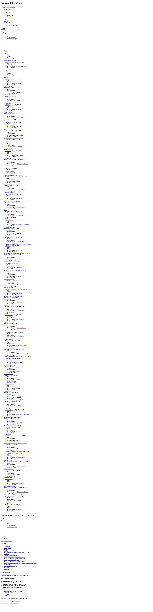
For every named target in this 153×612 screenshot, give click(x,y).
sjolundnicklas (9, 315)
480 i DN (6, 503)
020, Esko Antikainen (10, 159)
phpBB (7, 598)
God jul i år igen (8, 460)
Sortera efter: (17, 515)
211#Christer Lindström (11, 177)
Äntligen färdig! (8, 330)
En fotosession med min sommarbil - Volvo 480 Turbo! (17, 244)
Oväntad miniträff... (9, 348)
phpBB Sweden (16, 601)
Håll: (28, 515)
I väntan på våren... (8, 469)
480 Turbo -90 (7, 391)
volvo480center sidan (9, 227)
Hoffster (19, 259)
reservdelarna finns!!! (9, 184)
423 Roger (8, 194)
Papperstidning (7, 434)
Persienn (6, 305)
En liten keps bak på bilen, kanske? (13, 417)
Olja (5, 120)
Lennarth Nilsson (9, 62)
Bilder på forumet (8, 287)
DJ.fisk (19, 172)
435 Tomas (8, 151)
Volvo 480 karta (8, 95)
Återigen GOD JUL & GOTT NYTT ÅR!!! (15, 270)
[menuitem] (10, 15)
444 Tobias (8, 122)
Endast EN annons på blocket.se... (12, 201)
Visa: (3, 515)
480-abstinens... (8, 103)
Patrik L (7, 392)
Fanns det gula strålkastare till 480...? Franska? (15, 443)
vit (6, 113)
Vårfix (5, 210)
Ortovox (19, 83)
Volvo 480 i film (8, 112)
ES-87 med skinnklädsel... (10, 382)
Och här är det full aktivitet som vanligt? (14, 175)
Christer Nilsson (21, 118)
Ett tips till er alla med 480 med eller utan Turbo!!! (16, 253)
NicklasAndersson (21, 345)
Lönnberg (7, 341)
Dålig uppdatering (8, 192)
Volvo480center (8, 86)
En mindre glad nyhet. (9, 365)
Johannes (19, 146)
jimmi (18, 92)
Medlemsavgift (7, 158)
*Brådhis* (8, 105)
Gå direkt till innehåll (6, 9)
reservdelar (6, 166)
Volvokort (6, 322)
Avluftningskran (8, 477)
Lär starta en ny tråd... (9, 339)
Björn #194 (20, 371)
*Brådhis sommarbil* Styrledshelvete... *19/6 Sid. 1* (17, 356)
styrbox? (6, 129)
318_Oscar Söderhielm (23, 353)
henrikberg (8, 323)
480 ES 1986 (7, 408)
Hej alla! (6, 77)
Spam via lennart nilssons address (12, 261)
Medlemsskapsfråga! (9, 279)
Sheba (6, 366)
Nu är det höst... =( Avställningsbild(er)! (14, 296)
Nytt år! (6, 218)
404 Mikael (8, 263)
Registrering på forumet (10, 60)
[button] (7, 36)
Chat (3, 29)
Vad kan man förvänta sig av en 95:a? (13, 400)
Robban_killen (9, 496)
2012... (5, 236)
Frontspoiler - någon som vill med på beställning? (16, 451)
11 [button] (4, 49)
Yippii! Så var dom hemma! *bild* (12, 425)
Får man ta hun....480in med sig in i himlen (14, 494)
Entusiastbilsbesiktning (9, 486)
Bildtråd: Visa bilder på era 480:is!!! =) (13, 138)
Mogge (19, 126)
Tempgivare (7, 313)
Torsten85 (7, 79)
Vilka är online (5, 572)
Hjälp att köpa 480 (8, 149)
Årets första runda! (8, 374)
